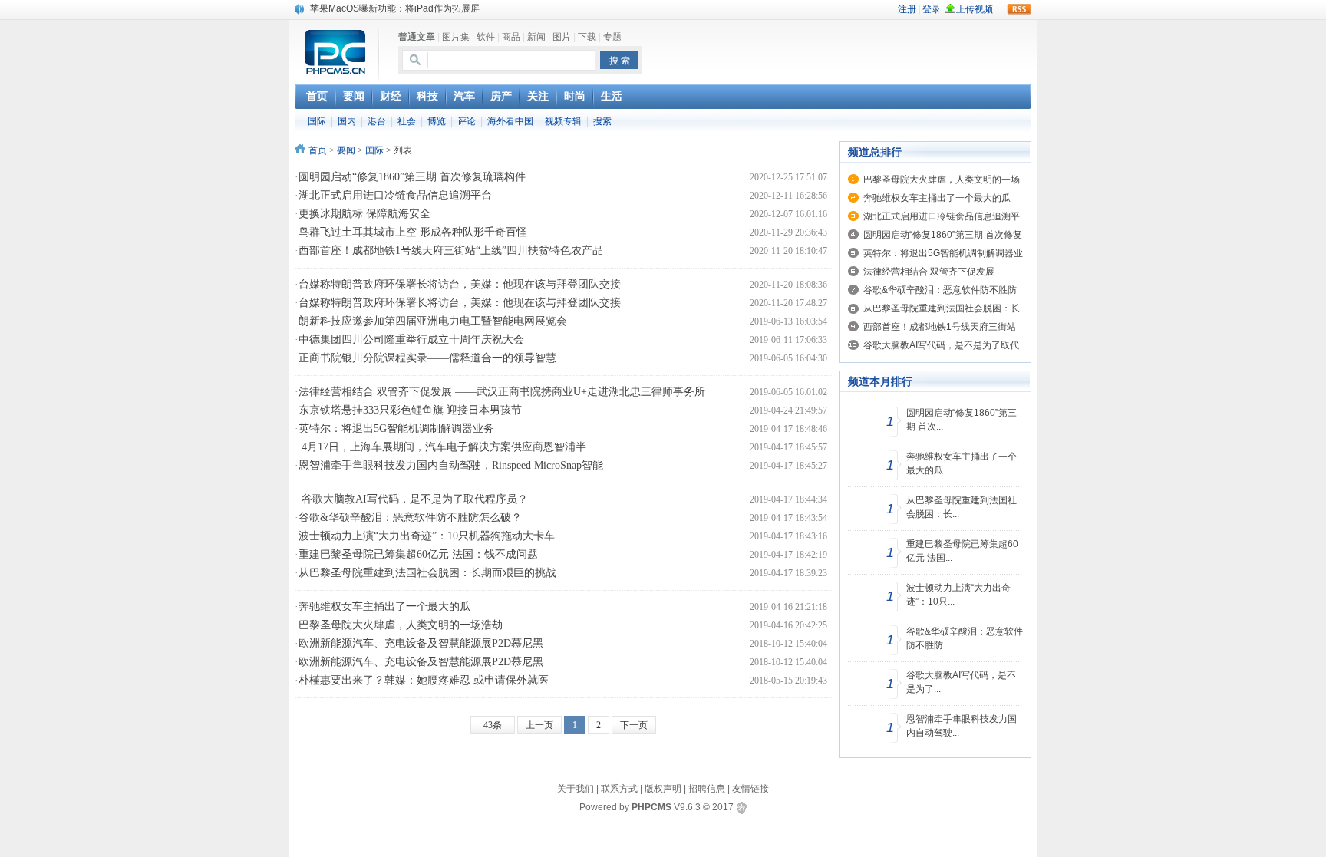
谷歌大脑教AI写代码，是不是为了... (961, 682)
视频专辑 (563, 121)
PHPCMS (651, 807)
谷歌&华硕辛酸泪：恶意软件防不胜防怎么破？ (410, 517)
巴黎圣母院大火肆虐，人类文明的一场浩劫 (401, 625)
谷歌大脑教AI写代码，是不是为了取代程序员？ (413, 499)
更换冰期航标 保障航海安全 (364, 213)
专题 (612, 36)
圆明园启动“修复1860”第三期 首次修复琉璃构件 (412, 177)
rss (1019, 9)
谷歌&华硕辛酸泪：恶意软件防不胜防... (964, 638)
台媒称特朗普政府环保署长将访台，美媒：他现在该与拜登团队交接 (460, 284)
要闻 (346, 150)
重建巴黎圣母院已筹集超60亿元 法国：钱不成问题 (418, 554)
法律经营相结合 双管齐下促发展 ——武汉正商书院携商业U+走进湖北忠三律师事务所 (502, 391)
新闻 (536, 36)
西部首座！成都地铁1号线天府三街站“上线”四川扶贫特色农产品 (451, 250)
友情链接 (750, 788)
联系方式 (619, 788)
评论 (466, 121)
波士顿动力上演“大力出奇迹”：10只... (958, 594)
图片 (561, 36)
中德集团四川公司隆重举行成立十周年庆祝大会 (411, 339)
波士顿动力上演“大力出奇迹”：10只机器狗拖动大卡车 (427, 536)
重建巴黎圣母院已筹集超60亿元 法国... (962, 551)
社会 (406, 121)
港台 (377, 121)
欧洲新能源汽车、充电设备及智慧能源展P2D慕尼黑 (421, 643)
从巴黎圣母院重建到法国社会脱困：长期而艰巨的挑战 (427, 572)
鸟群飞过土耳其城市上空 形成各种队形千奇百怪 (413, 232)
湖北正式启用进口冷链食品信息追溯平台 (395, 195)
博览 (436, 121)
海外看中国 (510, 121)
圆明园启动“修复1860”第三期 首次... (961, 419)
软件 (486, 36)
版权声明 (663, 788)
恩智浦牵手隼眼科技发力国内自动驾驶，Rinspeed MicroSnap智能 (451, 465)
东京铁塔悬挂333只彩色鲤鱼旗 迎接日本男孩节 (410, 410)
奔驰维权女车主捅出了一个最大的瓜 (384, 606)
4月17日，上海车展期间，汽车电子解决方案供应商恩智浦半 (442, 447)
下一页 (634, 725)
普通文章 (416, 36)
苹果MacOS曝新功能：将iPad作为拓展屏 (395, 8)
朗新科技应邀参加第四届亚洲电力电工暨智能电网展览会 (433, 321)
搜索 (602, 121)
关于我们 (575, 788)
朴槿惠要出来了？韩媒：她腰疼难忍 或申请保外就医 (424, 680)
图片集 (456, 36)
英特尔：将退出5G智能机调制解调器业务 (396, 428)
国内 (347, 121)
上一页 (539, 725)
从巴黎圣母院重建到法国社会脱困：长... (961, 507)
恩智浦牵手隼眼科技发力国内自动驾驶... (961, 726)
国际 (317, 121)
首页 (317, 150)
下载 (587, 36)
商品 (511, 36)
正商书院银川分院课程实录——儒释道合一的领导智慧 (427, 358)
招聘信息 (706, 788)
